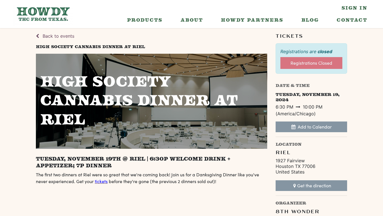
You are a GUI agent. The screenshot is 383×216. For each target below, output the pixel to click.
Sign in (354, 8)
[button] (311, 127)
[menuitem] (145, 20)
